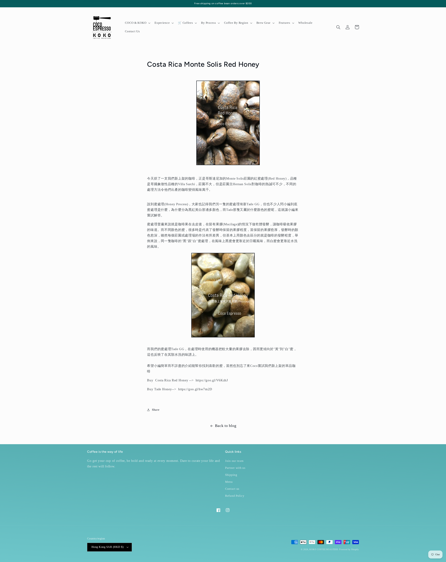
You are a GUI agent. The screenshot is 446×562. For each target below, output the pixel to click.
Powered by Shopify (349, 549)
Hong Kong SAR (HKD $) (107, 546)
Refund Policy (234, 495)
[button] (137, 23)
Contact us (232, 488)
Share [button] (155, 409)
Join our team (234, 461)
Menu (229, 481)
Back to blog (225, 426)
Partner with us (235, 467)
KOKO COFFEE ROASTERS (323, 549)
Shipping (231, 474)
